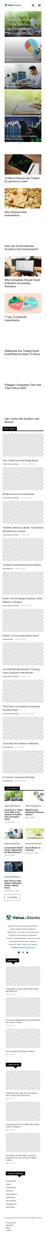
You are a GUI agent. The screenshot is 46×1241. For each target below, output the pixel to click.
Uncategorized (11, 1204)
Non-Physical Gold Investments (16, 214)
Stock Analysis (11, 1201)
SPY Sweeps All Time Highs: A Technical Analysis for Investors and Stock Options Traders (21, 1157)
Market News (10, 1197)
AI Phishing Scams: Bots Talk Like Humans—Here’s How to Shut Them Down (22, 1094)
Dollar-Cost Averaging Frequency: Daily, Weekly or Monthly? (23, 600)
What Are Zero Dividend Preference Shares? (20, 58)
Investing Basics (12, 806)
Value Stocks (10, 1207)
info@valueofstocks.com (23, 947)
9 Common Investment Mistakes (19, 777)
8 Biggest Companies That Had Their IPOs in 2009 (23, 386)
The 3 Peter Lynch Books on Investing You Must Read (21, 708)
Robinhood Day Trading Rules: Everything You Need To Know (22, 352)
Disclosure (9, 1225)
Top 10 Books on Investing (29, 113)
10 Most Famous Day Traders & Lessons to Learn (22, 180)
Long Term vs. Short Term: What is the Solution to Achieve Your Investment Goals (21, 24)
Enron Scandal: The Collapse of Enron (20, 1051)
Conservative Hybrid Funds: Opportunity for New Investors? (22, 85)
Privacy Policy (10, 1223)
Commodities (11, 1181)
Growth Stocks (11, 1187)
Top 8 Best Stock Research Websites (20, 743)
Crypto (8, 1184)
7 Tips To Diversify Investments (15, 319)
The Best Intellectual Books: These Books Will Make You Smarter (23, 529)
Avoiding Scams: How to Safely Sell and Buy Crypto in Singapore (22, 1125)
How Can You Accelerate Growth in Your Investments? (21, 247)
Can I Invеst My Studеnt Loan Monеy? (22, 420)
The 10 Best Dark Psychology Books (20, 460)
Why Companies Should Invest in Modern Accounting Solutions (22, 283)
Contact (8, 1230)
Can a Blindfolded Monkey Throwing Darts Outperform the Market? (21, 671)
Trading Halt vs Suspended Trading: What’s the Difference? (22, 990)
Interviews (9, 1191)
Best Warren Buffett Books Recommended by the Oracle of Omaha (23, 1021)
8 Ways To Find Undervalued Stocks (21, 635)
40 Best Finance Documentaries (18, 494)
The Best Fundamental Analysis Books (22, 564)
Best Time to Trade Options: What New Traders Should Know (21, 137)
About (8, 1228)
